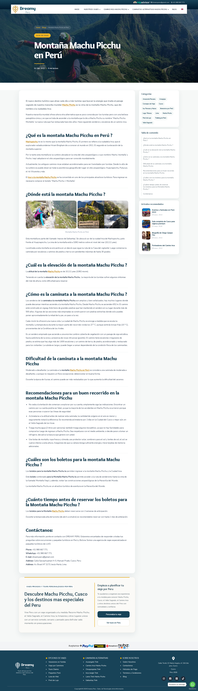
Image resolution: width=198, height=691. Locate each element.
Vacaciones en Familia (57, 662)
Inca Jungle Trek (92, 673)
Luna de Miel (53, 676)
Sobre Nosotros (129, 662)
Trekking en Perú (160, 118)
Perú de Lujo (147, 118)
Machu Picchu (68, 104)
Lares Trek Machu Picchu (95, 676)
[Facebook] (170, 678)
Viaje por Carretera (55, 665)
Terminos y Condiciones (132, 673)
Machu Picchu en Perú (79, 370)
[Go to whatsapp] (192, 684)
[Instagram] (164, 678)
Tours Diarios (53, 669)
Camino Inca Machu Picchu (96, 665)
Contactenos (128, 665)
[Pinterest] (176, 678)
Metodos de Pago (130, 669)
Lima (157, 113)
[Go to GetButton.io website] (192, 688)
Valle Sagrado (147, 123)
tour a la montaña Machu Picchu (42, 177)
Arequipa (162, 99)
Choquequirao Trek (93, 669)
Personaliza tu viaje (113, 614)
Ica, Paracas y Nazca (149, 109)
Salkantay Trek (91, 680)
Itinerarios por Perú (166, 109)
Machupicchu (32, 141)
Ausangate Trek (92, 662)
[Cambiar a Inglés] (182, 9)
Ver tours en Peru (114, 622)
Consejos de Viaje (149, 104)
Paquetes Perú (54, 673)
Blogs (44, 27)
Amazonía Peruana (149, 99)
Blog (125, 676)
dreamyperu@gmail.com (161, 2)
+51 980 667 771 (179, 2)
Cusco (161, 104)
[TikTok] (183, 678)
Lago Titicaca (147, 113)
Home (38, 27)
